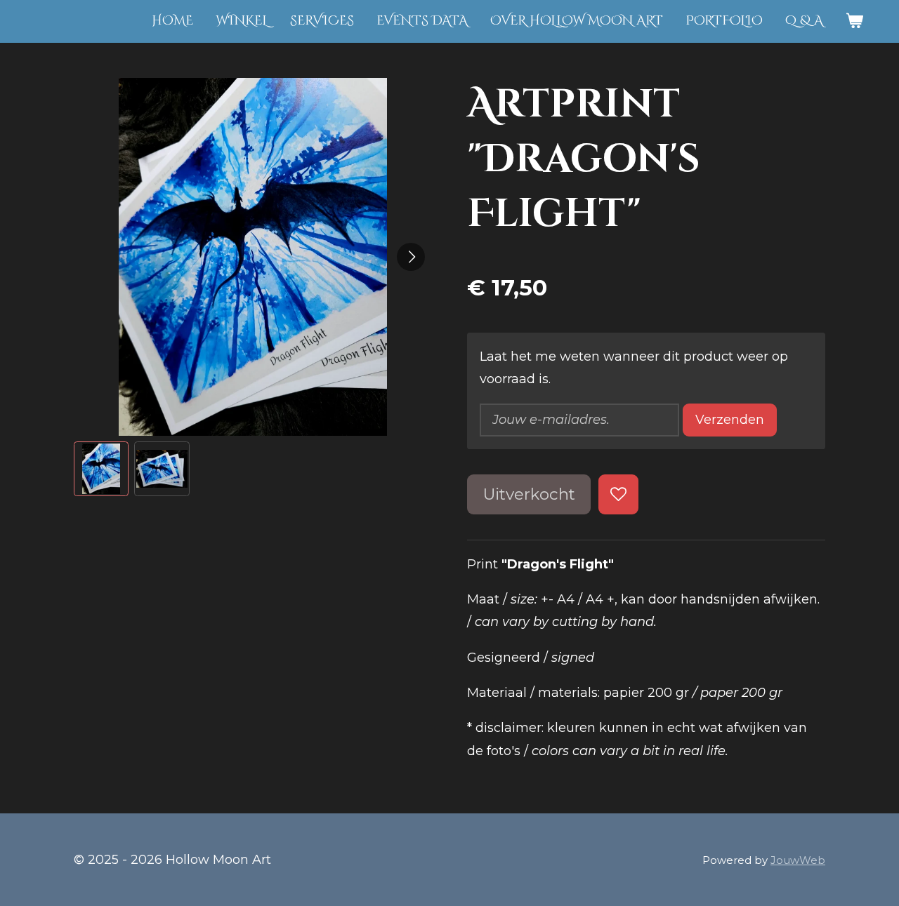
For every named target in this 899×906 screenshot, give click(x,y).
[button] (101, 468)
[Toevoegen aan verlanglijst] (618, 494)
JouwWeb (797, 860)
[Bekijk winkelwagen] (854, 21)
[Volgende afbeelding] (411, 257)
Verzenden (729, 419)
